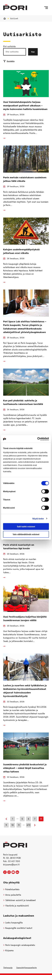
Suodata (10, 61)
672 (28, 825)
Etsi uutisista (9, 46)
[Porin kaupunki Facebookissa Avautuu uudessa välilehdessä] (5, 872)
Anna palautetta (13, 895)
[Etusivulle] (15, 7)
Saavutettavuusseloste (26, 967)
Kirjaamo (9, 950)
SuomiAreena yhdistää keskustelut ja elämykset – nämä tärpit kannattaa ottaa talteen (25, 768)
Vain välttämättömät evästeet (26, 534)
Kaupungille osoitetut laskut (18, 928)
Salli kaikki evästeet (26, 526)
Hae (33, 52)
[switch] (45, 491)
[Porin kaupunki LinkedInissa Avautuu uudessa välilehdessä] (17, 872)
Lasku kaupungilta (14, 922)
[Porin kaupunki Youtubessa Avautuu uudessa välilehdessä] (13, 872)
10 (12, 825)
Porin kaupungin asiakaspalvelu (20, 945)
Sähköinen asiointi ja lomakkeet (20, 900)
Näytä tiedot (38, 518)
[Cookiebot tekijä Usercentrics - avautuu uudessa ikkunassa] (37, 439)
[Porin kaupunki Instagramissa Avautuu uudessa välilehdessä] (9, 872)
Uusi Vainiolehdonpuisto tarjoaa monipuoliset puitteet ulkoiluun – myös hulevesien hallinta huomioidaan (25, 106)
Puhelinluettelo (12, 889)
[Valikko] (46, 7)
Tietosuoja (7, 967)
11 (19, 825)
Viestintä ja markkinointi (17, 905)
